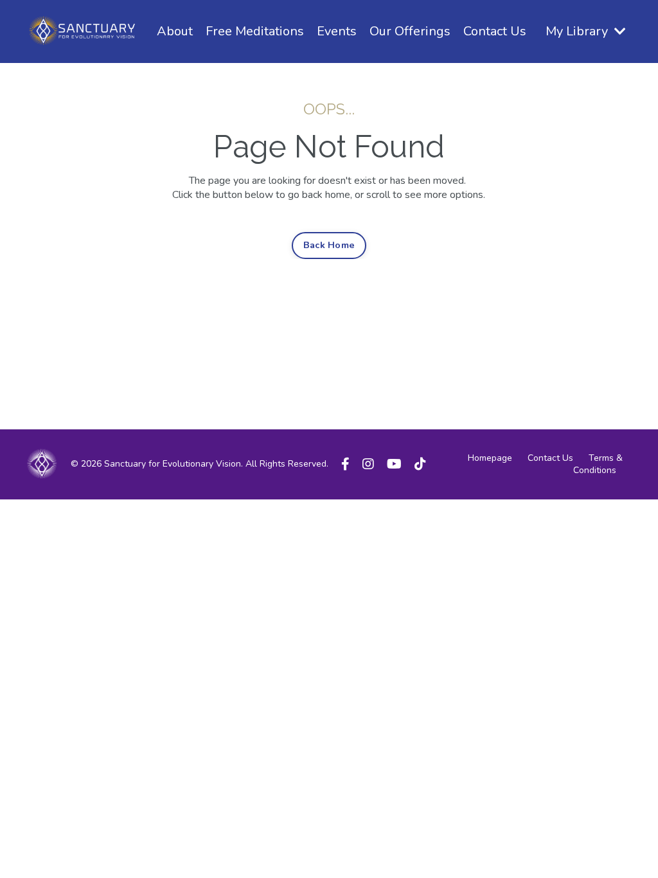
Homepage (490, 458)
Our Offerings (409, 31)
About (175, 31)
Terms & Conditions (598, 464)
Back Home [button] (329, 244)
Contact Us (494, 31)
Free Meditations (255, 31)
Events (337, 31)
